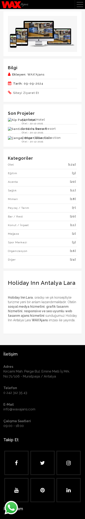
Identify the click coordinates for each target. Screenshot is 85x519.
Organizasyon (42, 251)
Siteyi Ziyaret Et (26, 93)
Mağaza (42, 233)
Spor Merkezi (42, 242)
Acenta (42, 181)
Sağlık (42, 190)
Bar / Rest (42, 216)
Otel (42, 164)
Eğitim (42, 173)
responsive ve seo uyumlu (44, 311)
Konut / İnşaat (42, 225)
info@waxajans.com (19, 409)
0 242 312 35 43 (15, 393)
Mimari (42, 199)
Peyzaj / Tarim (42, 208)
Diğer (42, 259)
